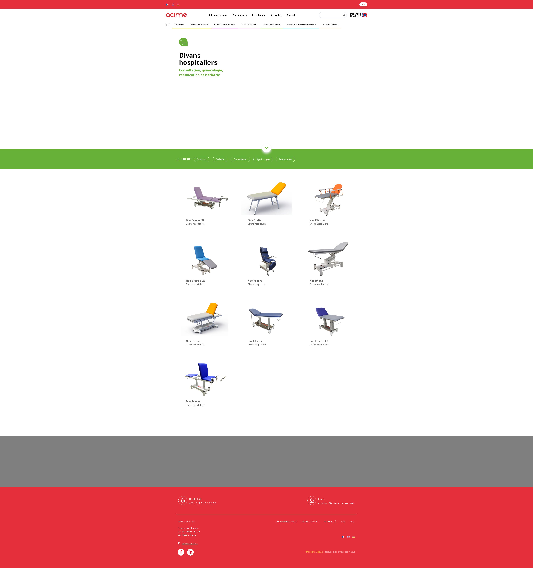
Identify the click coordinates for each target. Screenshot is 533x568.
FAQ (352, 521)
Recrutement (259, 15)
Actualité (330, 521)
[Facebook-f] (181, 552)
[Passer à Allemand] (178, 4)
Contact (291, 15)
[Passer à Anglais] (172, 4)
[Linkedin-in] (190, 552)
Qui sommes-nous (217, 15)
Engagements (240, 15)
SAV (343, 521)
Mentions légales (314, 551)
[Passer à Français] (167, 4)
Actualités (276, 15)
